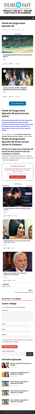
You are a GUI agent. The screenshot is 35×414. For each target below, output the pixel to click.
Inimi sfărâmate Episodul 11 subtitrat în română (19, 391)
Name (4, 324)
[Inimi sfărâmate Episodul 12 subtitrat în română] (5, 385)
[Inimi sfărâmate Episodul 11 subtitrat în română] (5, 394)
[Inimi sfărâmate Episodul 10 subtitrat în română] (5, 403)
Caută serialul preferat (8, 351)
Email (3, 329)
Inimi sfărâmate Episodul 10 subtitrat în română (19, 400)
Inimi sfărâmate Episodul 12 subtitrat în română (19, 382)
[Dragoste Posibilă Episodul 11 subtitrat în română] (5, 376)
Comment (5, 310)
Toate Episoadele (17, 103)
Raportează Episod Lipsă (17, 177)
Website (4, 334)
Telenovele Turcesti (19, 29)
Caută (29, 354)
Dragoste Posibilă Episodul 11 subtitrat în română (19, 373)
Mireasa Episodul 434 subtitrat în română (21, 364)
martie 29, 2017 (7, 29)
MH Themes (28, 412)
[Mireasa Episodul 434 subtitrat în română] (5, 367)
